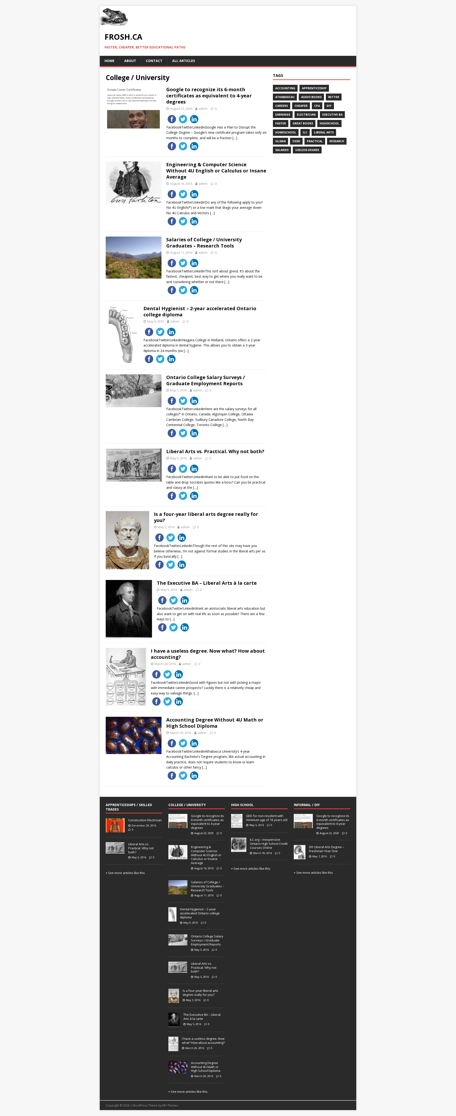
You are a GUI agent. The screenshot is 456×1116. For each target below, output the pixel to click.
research (336, 141)
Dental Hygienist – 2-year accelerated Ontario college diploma (199, 311)
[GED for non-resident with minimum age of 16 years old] (236, 825)
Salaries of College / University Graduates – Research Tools (204, 242)
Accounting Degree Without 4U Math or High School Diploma (214, 723)
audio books (311, 97)
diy (329, 106)
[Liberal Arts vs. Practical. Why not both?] (115, 851)
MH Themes (170, 1105)
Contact (154, 60)
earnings (282, 115)
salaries (282, 150)
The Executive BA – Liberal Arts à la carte (207, 583)
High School (242, 805)
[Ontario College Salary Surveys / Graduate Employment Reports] (177, 943)
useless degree (307, 150)
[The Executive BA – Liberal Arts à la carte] (174, 1024)
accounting (285, 88)
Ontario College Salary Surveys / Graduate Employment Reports (205, 380)
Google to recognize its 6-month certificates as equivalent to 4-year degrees (209, 95)
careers (281, 106)
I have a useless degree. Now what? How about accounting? (208, 654)
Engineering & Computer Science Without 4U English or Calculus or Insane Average (216, 170)
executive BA (332, 115)
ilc (305, 132)
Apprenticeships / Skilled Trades (129, 807)
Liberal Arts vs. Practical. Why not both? (215, 451)
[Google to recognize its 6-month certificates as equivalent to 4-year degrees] (177, 825)
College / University (187, 805)
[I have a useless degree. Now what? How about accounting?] (173, 1048)
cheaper (301, 106)
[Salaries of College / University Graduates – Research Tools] (177, 892)
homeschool (285, 132)
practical (315, 141)
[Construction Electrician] (115, 830)
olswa (280, 141)
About (130, 60)
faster (280, 123)
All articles (183, 60)
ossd (296, 141)
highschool (329, 123)
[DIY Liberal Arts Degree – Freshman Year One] (299, 857)
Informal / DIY (307, 805)
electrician (306, 115)
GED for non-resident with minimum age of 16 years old (266, 818)
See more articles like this (126, 873)
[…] (235, 138)
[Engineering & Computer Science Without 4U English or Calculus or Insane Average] (177, 857)
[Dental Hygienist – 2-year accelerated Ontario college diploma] (172, 919)
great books (303, 123)
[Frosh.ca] (114, 24)
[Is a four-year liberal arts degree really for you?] (173, 1000)
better (333, 97)
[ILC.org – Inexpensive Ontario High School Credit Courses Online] (238, 849)
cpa (317, 106)
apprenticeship (314, 88)
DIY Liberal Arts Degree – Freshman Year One (326, 849)
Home (109, 60)
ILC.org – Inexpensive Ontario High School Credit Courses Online (269, 843)
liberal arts (324, 132)
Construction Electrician (145, 820)
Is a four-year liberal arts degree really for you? (206, 517)
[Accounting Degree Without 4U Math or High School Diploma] (177, 1071)
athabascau (284, 97)
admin (203, 108)
